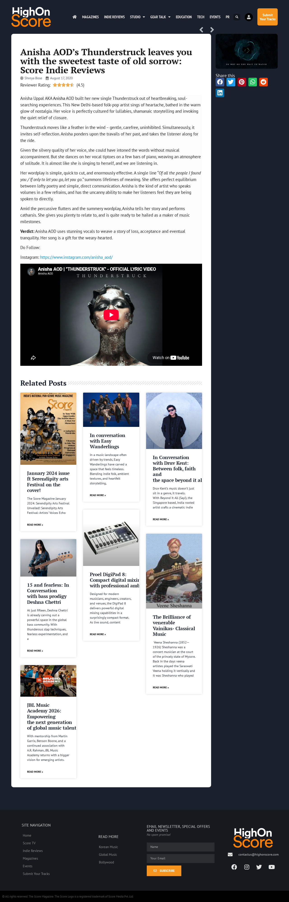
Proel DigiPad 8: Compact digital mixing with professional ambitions (121, 580)
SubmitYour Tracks (267, 17)
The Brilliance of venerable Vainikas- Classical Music (174, 625)
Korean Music (108, 847)
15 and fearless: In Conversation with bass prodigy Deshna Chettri (48, 593)
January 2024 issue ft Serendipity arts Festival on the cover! (48, 481)
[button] (236, 17)
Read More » (35, 524)
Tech (200, 16)
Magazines (90, 16)
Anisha (59, 98)
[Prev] (203, 30)
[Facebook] (234, 867)
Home (27, 835)
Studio (135, 16)
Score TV (29, 843)
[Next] (210, 30)
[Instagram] (246, 867)
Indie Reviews (114, 16)
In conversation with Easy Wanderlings (107, 441)
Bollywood (106, 862)
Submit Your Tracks (36, 873)
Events (215, 16)
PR (228, 16)
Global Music (108, 854)
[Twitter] (259, 867)
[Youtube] (271, 867)
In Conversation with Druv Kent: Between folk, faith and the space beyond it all (178, 468)
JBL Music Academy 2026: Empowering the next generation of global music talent (51, 716)
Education (184, 16)
